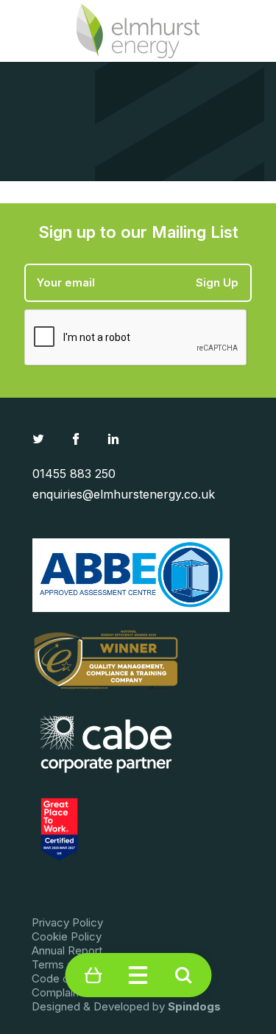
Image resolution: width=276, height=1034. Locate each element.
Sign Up (217, 282)
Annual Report (67, 950)
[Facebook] (77, 439)
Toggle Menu (138, 975)
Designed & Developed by (126, 1006)
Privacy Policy (67, 922)
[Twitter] (40, 439)
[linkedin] (115, 439)
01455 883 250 (74, 473)
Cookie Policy (67, 936)
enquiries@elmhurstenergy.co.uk (123, 494)
